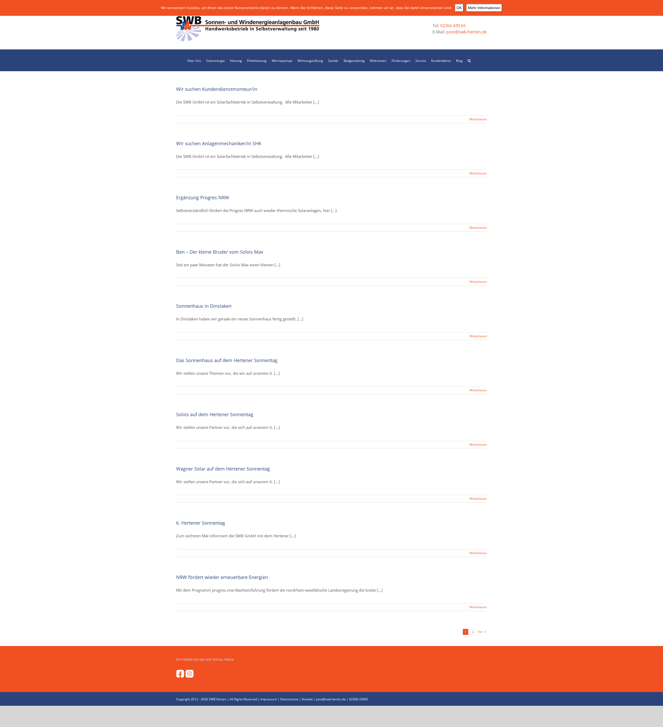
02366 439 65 (453, 25)
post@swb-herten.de (466, 32)
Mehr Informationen (484, 8)
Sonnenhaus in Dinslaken (204, 306)
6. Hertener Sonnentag (200, 523)
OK (459, 8)
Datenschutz (289, 699)
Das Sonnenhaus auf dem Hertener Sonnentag (226, 360)
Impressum (269, 699)
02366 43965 (358, 699)
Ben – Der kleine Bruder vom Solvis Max (219, 252)
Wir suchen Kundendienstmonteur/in (216, 89)
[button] (469, 60)
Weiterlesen (478, 119)
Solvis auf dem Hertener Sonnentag (214, 414)
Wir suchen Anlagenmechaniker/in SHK (218, 143)
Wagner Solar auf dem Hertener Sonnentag (223, 469)
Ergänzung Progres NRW (202, 197)
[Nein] (656, 8)
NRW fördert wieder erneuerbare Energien (222, 577)
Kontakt (307, 699)
